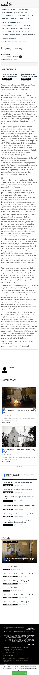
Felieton (30, 15)
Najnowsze (6, 9)
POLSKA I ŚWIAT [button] (7, 31)
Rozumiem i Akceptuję (19, 673)
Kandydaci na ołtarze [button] (10, 25)
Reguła (18, 35)
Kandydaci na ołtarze (29, 638)
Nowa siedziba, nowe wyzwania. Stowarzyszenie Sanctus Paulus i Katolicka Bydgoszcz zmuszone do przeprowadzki (19, 521)
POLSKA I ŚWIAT (10, 640)
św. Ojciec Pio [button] (26, 25)
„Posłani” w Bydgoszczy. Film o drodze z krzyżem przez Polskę (18, 514)
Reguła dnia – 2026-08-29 (10, 588)
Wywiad (5, 35)
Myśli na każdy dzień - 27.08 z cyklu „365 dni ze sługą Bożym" (10, 75)
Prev (3, 408)
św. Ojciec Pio (9, 639)
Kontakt (31, 35)
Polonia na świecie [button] (22, 31)
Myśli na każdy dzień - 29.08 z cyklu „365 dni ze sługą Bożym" (18, 595)
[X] (20, 56)
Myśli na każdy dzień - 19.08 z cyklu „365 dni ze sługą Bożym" (29, 75)
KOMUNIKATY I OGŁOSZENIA (11, 22)
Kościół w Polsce (20, 12)
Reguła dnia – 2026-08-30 (10, 567)
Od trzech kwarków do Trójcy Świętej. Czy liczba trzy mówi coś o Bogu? (19, 497)
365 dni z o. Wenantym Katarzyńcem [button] (14, 28)
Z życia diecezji (7, 12)
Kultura (14, 19)
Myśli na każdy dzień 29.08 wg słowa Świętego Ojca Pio (16, 581)
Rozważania (23, 9)
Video (25, 35)
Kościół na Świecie (9, 15)
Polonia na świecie (22, 640)
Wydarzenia (21, 15)
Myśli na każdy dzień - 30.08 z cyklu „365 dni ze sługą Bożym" (18, 574)
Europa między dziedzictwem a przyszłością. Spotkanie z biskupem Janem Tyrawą (19, 506)
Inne (27, 19)
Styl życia (5, 19)
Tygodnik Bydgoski (9, 38)
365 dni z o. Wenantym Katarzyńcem (24, 639)
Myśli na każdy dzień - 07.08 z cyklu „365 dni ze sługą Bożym (18, 490)
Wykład (12, 35)
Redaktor (16, 56)
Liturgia (14, 9)
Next (34, 408)
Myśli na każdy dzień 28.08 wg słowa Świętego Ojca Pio (16, 602)
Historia (21, 19)
